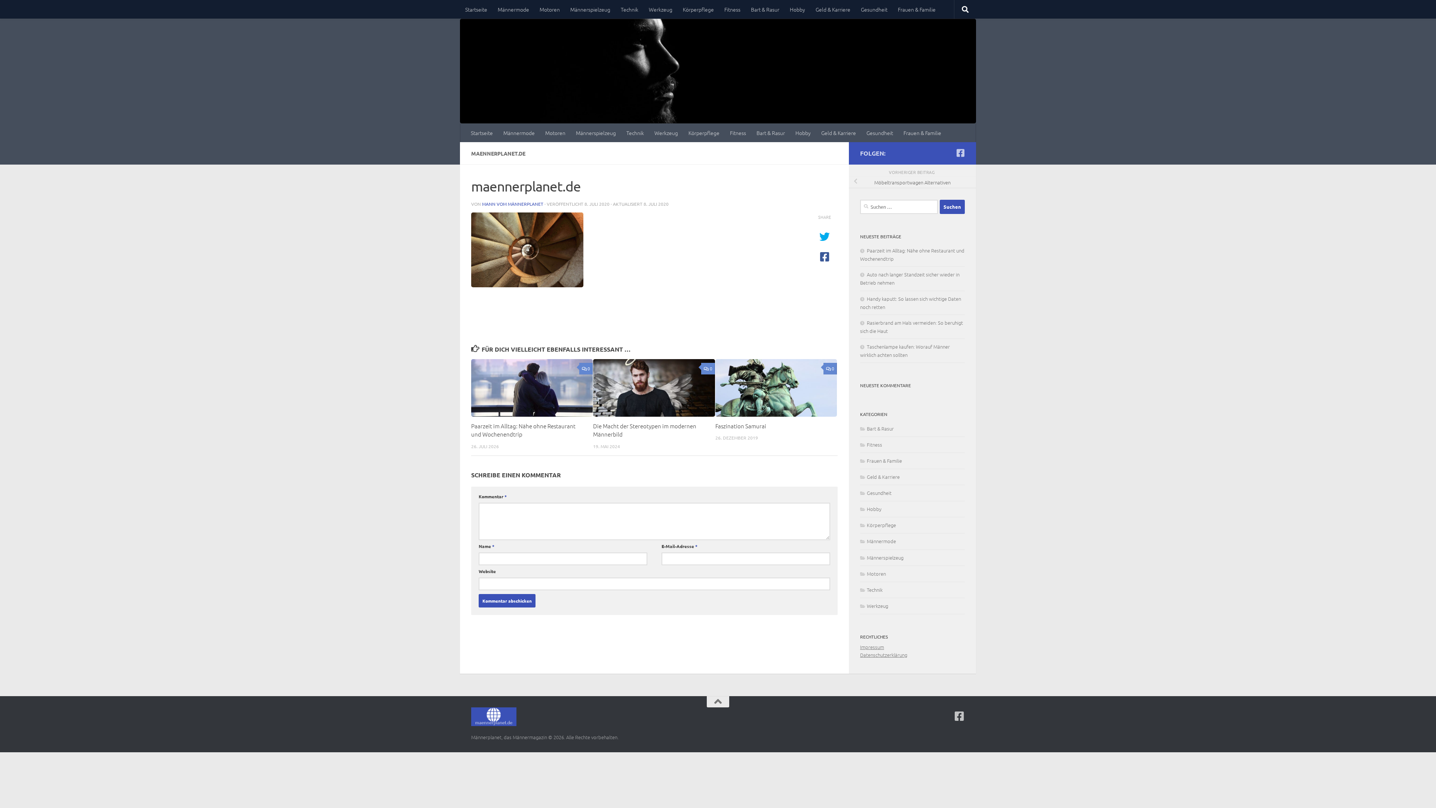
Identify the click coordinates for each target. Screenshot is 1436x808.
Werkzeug (660, 9)
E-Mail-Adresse (679, 546)
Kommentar (493, 496)
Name (486, 546)
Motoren (550, 9)
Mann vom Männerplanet (512, 204)
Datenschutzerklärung (883, 654)
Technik (629, 9)
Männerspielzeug (590, 9)
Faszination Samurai (740, 426)
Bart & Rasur (765, 9)
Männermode (513, 9)
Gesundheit (874, 9)
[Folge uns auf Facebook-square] (960, 153)
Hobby (797, 9)
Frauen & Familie (917, 9)
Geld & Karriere (833, 9)
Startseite (476, 9)
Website (487, 571)
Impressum (872, 647)
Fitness (732, 9)
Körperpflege (698, 9)
